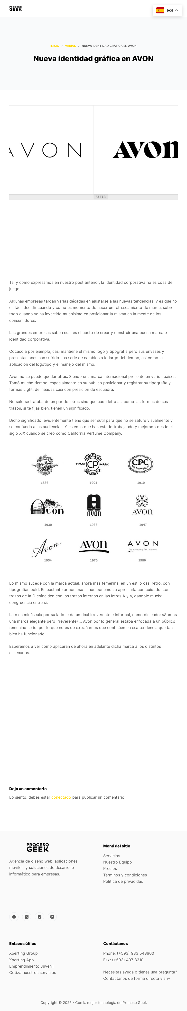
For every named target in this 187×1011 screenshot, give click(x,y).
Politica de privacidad (123, 881)
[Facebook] (14, 917)
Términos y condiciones (125, 875)
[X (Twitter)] (26, 917)
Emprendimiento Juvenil (31, 966)
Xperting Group (23, 953)
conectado (61, 797)
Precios (110, 868)
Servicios (111, 855)
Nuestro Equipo (117, 862)
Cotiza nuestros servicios (32, 972)
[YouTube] (52, 917)
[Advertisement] (93, 243)
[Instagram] (39, 917)
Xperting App (21, 959)
